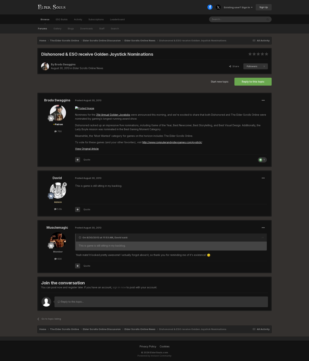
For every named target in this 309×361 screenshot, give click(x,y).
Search (115, 28)
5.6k (59, 209)
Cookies (165, 346)
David (57, 178)
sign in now (119, 287)
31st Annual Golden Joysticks (113, 114)
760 (59, 131)
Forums (42, 28)
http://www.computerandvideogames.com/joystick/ (172, 142)
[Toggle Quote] (80, 237)
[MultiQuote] (77, 159)
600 (59, 258)
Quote (87, 159)
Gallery (57, 28)
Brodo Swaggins (65, 64)
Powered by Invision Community (154, 355)
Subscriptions (96, 19)
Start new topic (220, 81)
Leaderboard (117, 19)
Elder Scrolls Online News (88, 68)
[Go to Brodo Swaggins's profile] (45, 66)
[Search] (268, 19)
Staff (101, 28)
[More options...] (263, 100)
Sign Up (263, 7)
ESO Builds (62, 19)
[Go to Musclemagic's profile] (58, 240)
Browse (45, 19)
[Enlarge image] (208, 254)
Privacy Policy (148, 346)
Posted (88, 100)
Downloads (86, 28)
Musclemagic (57, 227)
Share (235, 66)
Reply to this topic (253, 81)
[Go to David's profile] (58, 190)
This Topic (253, 19)
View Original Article (87, 148)
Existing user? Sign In (237, 7)
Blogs (71, 28)
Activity (78, 19)
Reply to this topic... (72, 301)
